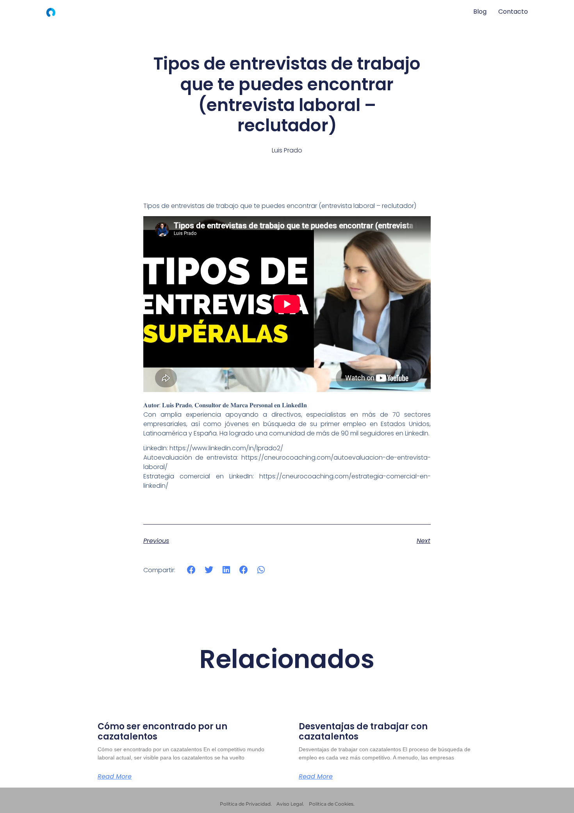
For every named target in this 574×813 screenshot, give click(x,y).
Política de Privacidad (245, 804)
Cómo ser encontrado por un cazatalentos (162, 731)
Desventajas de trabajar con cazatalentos (363, 731)
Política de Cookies (331, 804)
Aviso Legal (289, 804)
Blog (480, 11)
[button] (191, 569)
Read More (115, 777)
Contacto (513, 11)
